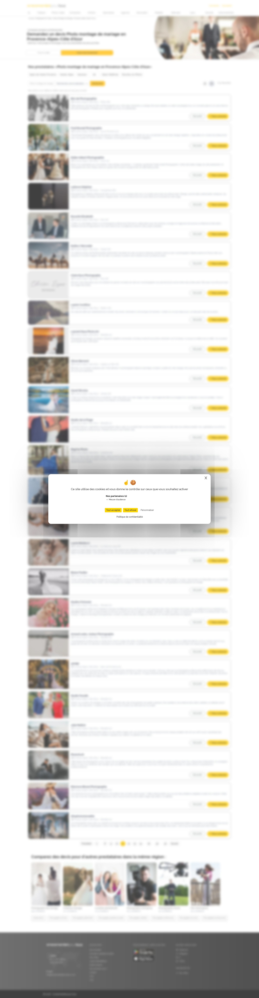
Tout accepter (113, 510)
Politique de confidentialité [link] (129, 517)
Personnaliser (147, 510)
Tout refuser (130, 510)
